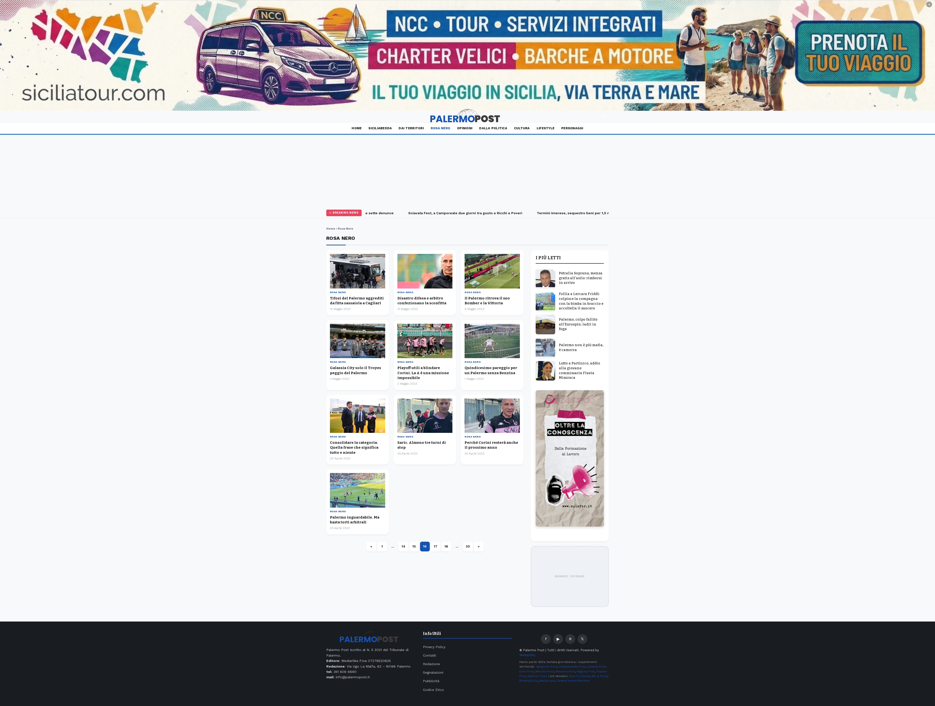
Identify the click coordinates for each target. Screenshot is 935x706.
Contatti (429, 655)
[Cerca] (605, 117)
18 (446, 546)
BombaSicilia (528, 680)
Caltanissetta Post (572, 666)
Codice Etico (433, 690)
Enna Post (526, 671)
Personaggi (572, 128)
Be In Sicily (600, 676)
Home (357, 128)
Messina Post (565, 671)
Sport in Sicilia (579, 676)
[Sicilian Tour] (467, 55)
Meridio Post (544, 671)
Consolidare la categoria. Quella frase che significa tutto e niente (354, 447)
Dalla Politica (493, 128)
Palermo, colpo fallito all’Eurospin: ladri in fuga (578, 324)
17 (435, 546)
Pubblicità (431, 681)
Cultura (522, 128)
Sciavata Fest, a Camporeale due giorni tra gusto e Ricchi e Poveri (444, 213)
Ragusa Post (586, 671)
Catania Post (596, 666)
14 (403, 546)
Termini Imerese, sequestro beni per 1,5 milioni (557, 213)
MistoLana (547, 680)
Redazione (431, 664)
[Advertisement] (467, 171)
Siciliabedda (380, 128)
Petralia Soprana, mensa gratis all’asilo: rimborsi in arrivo (580, 278)
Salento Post (537, 676)
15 (414, 546)
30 (468, 546)
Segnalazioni (433, 672)
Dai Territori (411, 128)
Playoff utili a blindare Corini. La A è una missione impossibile (423, 373)
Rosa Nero (440, 128)
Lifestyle (545, 128)
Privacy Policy (434, 647)
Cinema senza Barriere (573, 680)
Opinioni (464, 128)
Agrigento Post (546, 666)
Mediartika (527, 655)
